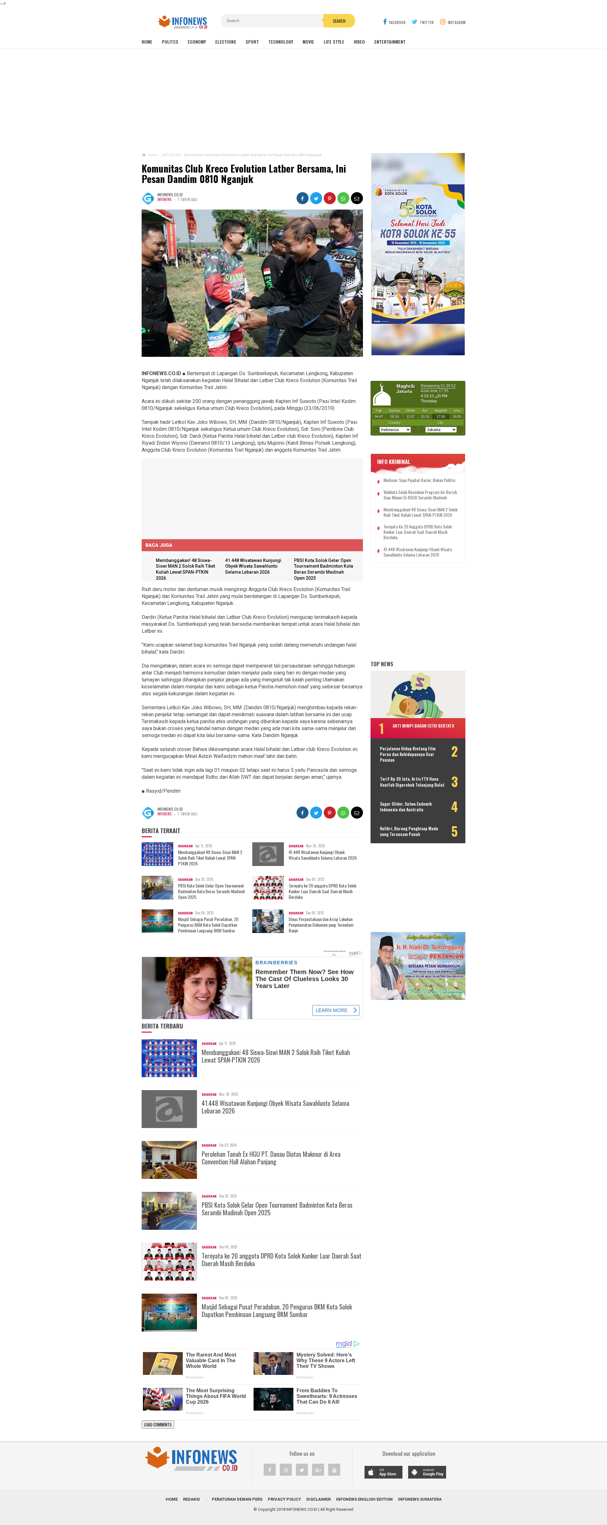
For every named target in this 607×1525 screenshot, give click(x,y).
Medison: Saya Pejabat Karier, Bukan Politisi (419, 480)
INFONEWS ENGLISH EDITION (364, 1499)
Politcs (170, 41)
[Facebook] (270, 1470)
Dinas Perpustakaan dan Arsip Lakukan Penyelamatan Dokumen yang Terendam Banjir (321, 925)
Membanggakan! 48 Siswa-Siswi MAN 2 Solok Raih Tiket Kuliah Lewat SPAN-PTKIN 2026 (210, 858)
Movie (308, 41)
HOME (172, 1499)
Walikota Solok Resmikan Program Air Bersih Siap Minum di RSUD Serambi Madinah (420, 495)
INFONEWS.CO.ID (301, 1509)
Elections (225, 41)
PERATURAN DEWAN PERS (237, 1499)
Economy (197, 41)
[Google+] (318, 1470)
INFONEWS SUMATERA (420, 1499)
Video (359, 41)
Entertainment (390, 41)
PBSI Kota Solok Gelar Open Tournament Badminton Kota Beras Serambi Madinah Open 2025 (211, 891)
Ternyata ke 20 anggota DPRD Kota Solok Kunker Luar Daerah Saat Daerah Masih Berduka (322, 891)
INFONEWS (164, 199)
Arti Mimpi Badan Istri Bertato (423, 725)
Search (339, 21)
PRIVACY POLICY (284, 1499)
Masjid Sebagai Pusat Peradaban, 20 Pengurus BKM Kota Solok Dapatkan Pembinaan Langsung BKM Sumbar (208, 925)
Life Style (334, 41)
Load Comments (158, 1424)
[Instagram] (286, 1470)
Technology (280, 41)
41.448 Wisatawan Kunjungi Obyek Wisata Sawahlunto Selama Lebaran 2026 (253, 566)
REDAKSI (191, 1499)
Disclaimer (318, 1499)
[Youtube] (334, 1470)
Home (147, 41)
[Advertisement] (303, 101)
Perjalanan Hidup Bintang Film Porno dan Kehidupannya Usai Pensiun (408, 754)
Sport (252, 41)
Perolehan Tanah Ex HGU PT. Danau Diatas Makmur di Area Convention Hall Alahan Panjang (271, 1157)
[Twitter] (302, 1470)
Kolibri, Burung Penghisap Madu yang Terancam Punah (409, 831)
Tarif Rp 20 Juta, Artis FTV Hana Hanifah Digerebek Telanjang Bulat (412, 782)
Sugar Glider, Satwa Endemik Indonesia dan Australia (406, 806)
